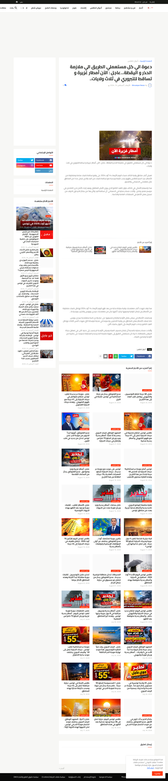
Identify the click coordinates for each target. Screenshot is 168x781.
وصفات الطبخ (50, 8)
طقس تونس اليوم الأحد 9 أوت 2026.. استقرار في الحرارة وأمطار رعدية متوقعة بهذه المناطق (138, 578)
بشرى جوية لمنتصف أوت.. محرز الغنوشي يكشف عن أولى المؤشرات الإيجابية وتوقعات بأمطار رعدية (107, 542)
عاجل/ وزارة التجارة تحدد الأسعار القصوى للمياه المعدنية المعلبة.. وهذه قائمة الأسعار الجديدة (27, 324)
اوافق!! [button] (157, 773)
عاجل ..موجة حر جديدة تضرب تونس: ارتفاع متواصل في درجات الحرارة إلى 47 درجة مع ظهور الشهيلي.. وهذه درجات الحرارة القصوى (76, 399)
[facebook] (17, 2)
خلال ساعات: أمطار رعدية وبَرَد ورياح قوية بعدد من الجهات (108, 506)
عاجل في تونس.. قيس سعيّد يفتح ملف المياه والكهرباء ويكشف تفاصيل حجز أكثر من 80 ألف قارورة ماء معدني (28, 309)
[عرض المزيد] (100, 356)
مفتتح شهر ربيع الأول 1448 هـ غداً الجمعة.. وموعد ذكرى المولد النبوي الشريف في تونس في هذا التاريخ (27, 280)
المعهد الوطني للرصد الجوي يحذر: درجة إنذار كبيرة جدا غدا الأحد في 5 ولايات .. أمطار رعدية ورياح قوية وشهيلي (138, 651)
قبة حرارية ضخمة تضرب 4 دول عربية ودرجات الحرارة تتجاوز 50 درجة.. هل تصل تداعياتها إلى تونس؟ (139, 542)
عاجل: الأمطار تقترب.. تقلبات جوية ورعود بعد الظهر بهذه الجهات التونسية (77, 508)
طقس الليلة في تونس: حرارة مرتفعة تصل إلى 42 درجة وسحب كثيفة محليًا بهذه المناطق (76, 687)
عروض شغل (36, 8)
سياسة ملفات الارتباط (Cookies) (53, 777)
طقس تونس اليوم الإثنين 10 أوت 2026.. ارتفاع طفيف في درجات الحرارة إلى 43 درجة (76, 541)
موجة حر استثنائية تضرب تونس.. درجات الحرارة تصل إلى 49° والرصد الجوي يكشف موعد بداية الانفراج (76, 651)
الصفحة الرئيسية (146, 61)
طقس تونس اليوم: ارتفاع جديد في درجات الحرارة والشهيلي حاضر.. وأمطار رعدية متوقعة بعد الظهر (123, 249)
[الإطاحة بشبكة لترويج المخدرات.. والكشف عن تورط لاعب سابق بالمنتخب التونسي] (46, 294)
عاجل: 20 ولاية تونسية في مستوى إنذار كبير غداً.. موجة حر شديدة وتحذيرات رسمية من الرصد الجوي (138, 687)
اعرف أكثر (150, 768)
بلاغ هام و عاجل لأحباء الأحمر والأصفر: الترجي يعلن (29, 252)
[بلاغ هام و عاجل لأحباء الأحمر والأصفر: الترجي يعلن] (46, 252)
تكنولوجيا (64, 8)
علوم (74, 8)
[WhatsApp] (116, 356)
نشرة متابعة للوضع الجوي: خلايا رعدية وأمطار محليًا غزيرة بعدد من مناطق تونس (138, 508)
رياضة (117, 8)
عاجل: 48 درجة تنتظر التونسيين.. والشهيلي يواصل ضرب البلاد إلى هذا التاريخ (138, 397)
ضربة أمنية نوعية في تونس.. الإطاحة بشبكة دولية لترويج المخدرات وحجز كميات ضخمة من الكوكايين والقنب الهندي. (28, 339)
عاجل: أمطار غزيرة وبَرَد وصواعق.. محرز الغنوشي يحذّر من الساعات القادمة (76, 472)
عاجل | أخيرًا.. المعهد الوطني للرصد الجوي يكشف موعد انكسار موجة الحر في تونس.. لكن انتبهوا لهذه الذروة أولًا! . (76, 723)
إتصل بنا (152, 1)
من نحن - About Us (141, 1)
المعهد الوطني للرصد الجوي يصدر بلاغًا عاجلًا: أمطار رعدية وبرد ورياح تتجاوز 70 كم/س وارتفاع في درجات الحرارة (108, 437)
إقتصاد (83, 8)
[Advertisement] (84, 33)
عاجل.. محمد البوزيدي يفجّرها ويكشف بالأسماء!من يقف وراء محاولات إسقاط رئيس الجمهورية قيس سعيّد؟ (28, 265)
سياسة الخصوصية (105, 777)
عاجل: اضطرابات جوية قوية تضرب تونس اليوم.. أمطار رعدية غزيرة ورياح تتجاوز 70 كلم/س (75, 613)
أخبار (141, 8)
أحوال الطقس (96, 8)
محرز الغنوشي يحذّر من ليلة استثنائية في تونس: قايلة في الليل (107, 397)
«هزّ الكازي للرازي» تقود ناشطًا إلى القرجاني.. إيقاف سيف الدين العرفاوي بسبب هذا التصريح (28, 356)
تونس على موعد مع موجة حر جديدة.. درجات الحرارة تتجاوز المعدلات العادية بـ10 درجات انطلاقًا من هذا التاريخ (108, 473)
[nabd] (21, 2)
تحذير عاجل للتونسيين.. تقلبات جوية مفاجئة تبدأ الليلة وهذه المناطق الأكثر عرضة (75, 577)
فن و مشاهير (129, 8)
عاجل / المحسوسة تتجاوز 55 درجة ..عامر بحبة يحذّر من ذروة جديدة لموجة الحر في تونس (107, 686)
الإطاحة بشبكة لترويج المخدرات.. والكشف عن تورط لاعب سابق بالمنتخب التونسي (27, 295)
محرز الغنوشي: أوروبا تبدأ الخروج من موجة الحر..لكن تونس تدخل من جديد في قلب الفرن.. (76, 437)
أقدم (62, 768)
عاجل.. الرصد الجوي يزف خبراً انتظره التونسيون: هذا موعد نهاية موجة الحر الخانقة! (108, 650)
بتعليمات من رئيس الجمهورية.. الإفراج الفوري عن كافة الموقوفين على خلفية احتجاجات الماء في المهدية (29, 237)
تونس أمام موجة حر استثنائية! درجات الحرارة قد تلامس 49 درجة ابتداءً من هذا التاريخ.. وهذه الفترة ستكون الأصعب (138, 473)
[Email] (105, 356)
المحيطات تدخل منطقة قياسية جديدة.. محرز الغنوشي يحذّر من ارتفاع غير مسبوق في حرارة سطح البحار (107, 578)
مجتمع (109, 8)
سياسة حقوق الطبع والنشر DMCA (26, 777)
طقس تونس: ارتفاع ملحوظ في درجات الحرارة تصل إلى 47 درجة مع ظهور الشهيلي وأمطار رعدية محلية (138, 437)
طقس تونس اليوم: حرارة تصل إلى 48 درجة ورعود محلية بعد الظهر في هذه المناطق (107, 722)
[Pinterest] (110, 356)
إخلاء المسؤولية (74, 777)
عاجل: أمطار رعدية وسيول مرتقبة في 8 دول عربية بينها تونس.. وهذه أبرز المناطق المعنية (79, 249)
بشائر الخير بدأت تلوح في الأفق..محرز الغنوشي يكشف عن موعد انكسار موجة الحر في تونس (138, 723)
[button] (22, 8)
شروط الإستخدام (90, 777)
